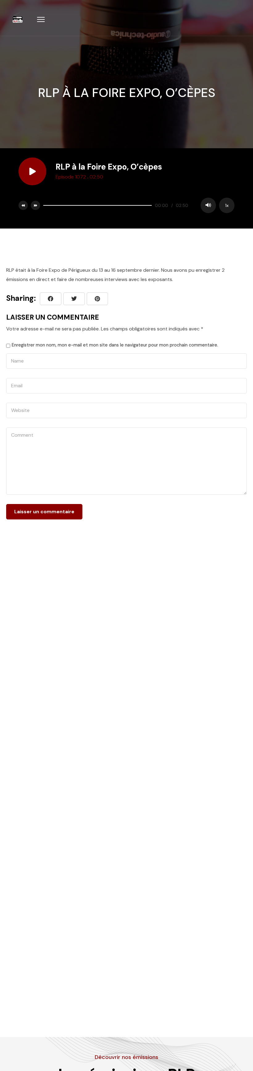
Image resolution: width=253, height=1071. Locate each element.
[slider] (97, 205)
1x (227, 205)
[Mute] (208, 205)
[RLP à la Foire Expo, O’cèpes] (97, 298)
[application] (137, 205)
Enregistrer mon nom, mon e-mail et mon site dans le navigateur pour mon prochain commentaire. (115, 345)
